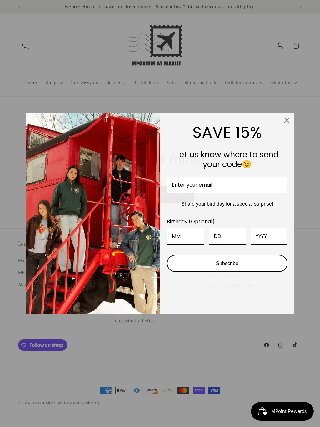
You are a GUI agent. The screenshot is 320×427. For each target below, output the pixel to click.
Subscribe (227, 263)
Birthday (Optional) (191, 221)
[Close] (286, 120)
